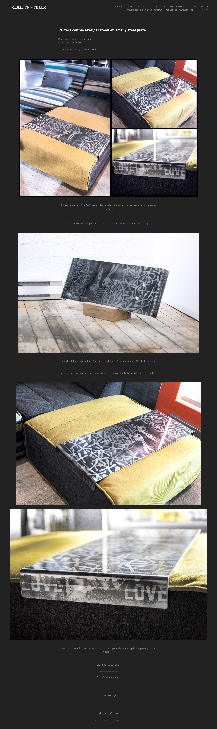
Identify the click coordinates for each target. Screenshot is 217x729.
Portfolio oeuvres (198, 6)
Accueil (118, 6)
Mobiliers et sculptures (176, 10)
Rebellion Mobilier (29, 7)
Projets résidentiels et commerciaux (144, 10)
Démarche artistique (155, 6)
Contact (129, 6)
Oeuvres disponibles (176, 6)
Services (140, 6)
